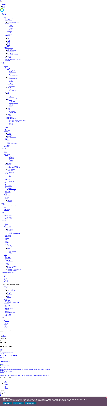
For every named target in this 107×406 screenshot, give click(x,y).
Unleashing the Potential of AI (9, 218)
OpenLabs (6, 198)
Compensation (10, 30)
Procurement (5, 47)
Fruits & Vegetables (9, 163)
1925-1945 (8, 39)
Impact (6, 225)
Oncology (8, 77)
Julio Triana (10, 29)
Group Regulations (7, 260)
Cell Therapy (8, 114)
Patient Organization (9, 128)
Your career (5, 324)
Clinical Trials (10, 100)
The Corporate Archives (10, 46)
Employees (6, 241)
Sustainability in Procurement (9, 48)
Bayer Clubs (8, 248)
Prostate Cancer (11, 81)
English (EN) (4, 4)
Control (6, 313)
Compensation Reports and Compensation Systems (12, 302)
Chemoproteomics (11, 105)
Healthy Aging (9, 87)
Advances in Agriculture (7, 178)
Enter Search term (2, 330)
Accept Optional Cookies (30, 403)
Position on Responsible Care (11, 267)
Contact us (5, 328)
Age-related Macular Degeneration (13, 85)
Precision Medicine (11, 97)
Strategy (6, 224)
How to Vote (8, 295)
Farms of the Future (8, 179)
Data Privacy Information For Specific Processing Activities (13, 59)
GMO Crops (7, 196)
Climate (6, 237)
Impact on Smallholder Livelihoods (13, 166)
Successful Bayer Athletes (12, 251)
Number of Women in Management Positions (13, 22)
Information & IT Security (8, 58)
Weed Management (11, 157)
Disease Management (11, 158)
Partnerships (8, 140)
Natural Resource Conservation (11, 174)
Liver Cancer (10, 80)
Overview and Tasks (11, 24)
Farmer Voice (5, 152)
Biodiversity (7, 173)
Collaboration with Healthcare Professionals (14, 233)
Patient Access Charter (10, 117)
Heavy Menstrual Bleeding (12, 90)
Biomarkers (10, 96)
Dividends (6, 306)
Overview (5, 151)
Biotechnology (11, 160)
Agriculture (3, 147)
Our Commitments (7, 142)
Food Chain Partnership (8, 186)
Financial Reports (6, 299)
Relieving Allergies (9, 135)
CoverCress (8, 168)
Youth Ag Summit (9, 201)
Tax (5, 254)
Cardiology (8, 69)
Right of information (9, 294)
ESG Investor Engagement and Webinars (10, 234)
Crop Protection (9, 156)
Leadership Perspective (10, 116)
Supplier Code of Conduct (10, 49)
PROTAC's (10, 106)
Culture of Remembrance (10, 247)
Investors (3, 282)
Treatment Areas (7, 68)
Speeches (5, 277)
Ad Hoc (6, 287)
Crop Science (5, 381)
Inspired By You (7, 67)
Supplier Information (8, 52)
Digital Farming (9, 162)
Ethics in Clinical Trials (12, 101)
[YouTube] (0, 395)
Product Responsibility (8, 191)
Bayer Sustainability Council (9, 256)
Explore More (2, 357)
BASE (8, 264)
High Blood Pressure (11, 73)
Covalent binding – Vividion (12, 112)
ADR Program (7, 309)
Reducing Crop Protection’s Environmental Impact (13, 167)
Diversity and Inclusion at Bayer (9, 21)
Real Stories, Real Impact (8, 20)
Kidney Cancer (11, 79)
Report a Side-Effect (6, 210)
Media (3, 271)
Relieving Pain (9, 134)
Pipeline (8, 99)
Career (3, 316)
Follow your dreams (8, 325)
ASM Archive (9, 298)
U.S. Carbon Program (10, 170)
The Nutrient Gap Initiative (10, 144)
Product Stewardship (8, 192)
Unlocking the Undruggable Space (13, 98)
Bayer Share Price (6, 388)
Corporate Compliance (10, 261)
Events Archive (7, 280)
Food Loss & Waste (8, 185)
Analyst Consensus (7, 305)
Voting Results (9, 297)
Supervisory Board (9, 31)
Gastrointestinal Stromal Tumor (13, 78)
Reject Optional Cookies (17, 403)
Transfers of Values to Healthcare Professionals (13, 231)
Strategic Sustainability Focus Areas (11, 50)
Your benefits (5, 327)
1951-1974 (8, 40)
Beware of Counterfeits (7, 209)
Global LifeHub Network (10, 181)
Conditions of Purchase (10, 53)
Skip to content (2, 0)
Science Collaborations (10, 230)
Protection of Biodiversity (10, 265)
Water (9, 175)
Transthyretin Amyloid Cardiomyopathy (14, 70)
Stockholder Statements (10, 292)
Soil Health (10, 176)
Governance (5, 255)
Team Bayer (7, 23)
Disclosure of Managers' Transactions (10, 312)
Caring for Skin (9, 133)
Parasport (10, 252)
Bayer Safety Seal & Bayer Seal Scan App (12, 190)
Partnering (8, 108)
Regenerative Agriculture (7, 154)
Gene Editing (9, 115)
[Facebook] (0, 394)
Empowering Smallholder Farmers (11, 165)
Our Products (5, 382)
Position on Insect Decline (10, 268)
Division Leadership (9, 34)
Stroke (9, 74)
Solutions (6, 155)
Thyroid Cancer (11, 82)
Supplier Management (8, 259)
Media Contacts (6, 281)
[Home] (2, 11)
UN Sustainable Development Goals (12, 270)
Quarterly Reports (7, 300)
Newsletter (5, 387)
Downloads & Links (9, 56)
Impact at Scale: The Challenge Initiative (14, 121)
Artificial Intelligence (11, 104)
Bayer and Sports (11, 250)
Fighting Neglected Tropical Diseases (12, 123)
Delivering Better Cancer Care (11, 126)
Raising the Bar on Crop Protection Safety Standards (14, 269)
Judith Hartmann (11, 26)
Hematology (8, 76)
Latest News (5, 386)
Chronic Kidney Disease (10, 84)
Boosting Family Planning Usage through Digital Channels (16, 119)
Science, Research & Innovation (8, 215)
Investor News (6, 286)
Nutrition (6, 184)
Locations (3, 6)
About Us (5, 17)
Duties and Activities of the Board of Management (12, 310)
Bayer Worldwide (7, 35)
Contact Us (3, 7)
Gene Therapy (9, 113)
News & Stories (7, 129)
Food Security (5, 182)
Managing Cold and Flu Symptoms (11, 137)
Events (6, 199)
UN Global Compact (8, 258)
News (4, 276)
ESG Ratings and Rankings (7, 236)
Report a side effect (2, 392)
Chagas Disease (11, 124)
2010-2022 (8, 43)
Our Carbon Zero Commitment (11, 169)
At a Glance (5, 223)
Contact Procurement (8, 57)
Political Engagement (8, 235)
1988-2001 (8, 42)
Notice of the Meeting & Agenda (11, 290)
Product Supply (7, 193)
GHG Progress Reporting (10, 172)
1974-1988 (8, 41)
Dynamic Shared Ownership (9, 18)
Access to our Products (8, 244)
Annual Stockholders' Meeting (9, 289)
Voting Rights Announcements (9, 308)
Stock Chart (6, 304)
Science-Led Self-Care (10, 141)
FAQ (9, 102)
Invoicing (8, 55)
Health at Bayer (6, 66)
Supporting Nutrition (9, 136)
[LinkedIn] (0, 396)
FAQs (8, 296)
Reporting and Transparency (7, 226)
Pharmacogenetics (11, 95)
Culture (8, 249)
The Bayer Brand (7, 19)
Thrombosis (10, 71)
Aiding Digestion (9, 132)
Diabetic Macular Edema (12, 86)
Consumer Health (6, 380)
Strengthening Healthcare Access (11, 118)
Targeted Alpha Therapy (12, 110)
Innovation (6, 139)
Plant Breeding (7, 197)
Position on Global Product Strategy (12, 266)
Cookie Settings (6, 403)
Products (6, 138)
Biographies (8, 45)
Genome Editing (11, 161)
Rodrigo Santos (11, 28)
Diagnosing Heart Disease (12, 72)
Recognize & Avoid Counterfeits (11, 189)
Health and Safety (7, 242)
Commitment (10, 232)
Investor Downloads (6, 303)
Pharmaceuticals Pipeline (8, 216)
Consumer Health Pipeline (8, 217)
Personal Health (6, 131)
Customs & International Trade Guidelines (12, 54)
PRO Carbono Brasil (10, 171)
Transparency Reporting (10, 229)
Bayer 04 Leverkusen (11, 253)
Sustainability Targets (8, 164)
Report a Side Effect (6, 146)
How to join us (6, 322)
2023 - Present (9, 44)
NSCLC (10, 83)
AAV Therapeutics (11, 94)
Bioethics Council (7, 257)
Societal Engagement (8, 245)
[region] (53, 401)
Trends (8, 93)
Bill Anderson (10, 25)
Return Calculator (7, 307)
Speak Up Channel (7, 60)
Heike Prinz (10, 27)
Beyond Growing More (8, 183)
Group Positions (7, 263)
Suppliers (6, 187)
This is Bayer (4, 13)
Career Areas (7, 321)
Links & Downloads (8, 315)
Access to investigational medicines (13, 103)
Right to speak (9, 293)
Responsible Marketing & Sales (11, 262)
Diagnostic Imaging (11, 107)
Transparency (7, 127)
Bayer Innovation (9, 200)
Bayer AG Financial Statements (9, 301)
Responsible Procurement (10, 51)
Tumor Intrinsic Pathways (12, 111)
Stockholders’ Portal (9, 291)
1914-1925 (8, 38)
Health (3, 62)
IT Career (6, 323)
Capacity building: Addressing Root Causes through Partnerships (17, 120)
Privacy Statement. (68, 400)
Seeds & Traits (9, 159)
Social (4, 240)
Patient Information (7, 130)
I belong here (7, 326)
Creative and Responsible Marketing (12, 143)
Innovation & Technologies (9, 92)
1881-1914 (8, 37)
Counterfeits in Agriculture (8, 188)
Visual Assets (5, 278)
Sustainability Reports (8, 227)
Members (10, 32)
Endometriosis (10, 89)
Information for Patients (7, 208)
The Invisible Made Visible (14, 75)
